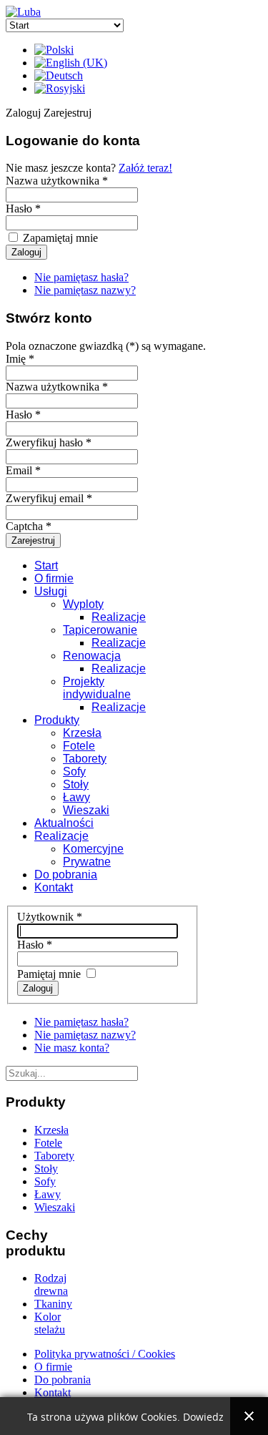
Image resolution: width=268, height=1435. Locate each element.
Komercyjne (93, 849)
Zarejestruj (33, 540)
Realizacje (118, 617)
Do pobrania (65, 874)
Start (46, 565)
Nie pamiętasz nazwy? (85, 290)
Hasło (34, 945)
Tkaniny (53, 1304)
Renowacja (92, 656)
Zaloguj (38, 988)
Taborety (84, 759)
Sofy (74, 771)
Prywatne (87, 862)
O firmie (54, 578)
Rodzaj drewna (51, 1284)
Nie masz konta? (71, 1048)
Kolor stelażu (49, 1323)
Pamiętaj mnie (49, 974)
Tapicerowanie (100, 630)
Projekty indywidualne (97, 687)
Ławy (76, 797)
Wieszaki (86, 810)
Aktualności (64, 823)
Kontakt (53, 887)
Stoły (76, 784)
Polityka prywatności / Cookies (104, 1354)
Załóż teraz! (145, 168)
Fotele (79, 746)
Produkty (56, 720)
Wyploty (83, 604)
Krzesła (82, 733)
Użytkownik (49, 917)
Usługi (50, 591)
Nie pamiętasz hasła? (81, 277)
